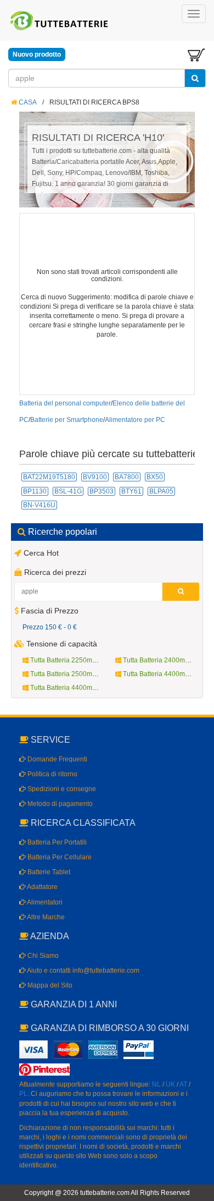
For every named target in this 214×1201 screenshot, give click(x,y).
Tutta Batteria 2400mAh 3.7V (165, 660)
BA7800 (127, 477)
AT (183, 1084)
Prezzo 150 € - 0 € (49, 627)
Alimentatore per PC (135, 420)
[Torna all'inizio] (203, 1051)
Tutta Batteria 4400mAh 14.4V (74, 688)
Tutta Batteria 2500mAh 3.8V (72, 674)
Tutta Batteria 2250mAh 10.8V (74, 660)
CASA (27, 102)
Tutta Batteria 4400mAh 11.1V (166, 674)
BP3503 (101, 491)
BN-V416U (39, 505)
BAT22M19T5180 (49, 477)
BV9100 (95, 477)
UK (170, 1084)
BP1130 (35, 491)
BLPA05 (161, 491)
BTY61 (131, 491)
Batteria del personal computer (65, 403)
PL (23, 1094)
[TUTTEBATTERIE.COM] (59, 20)
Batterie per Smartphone (66, 420)
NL (156, 1084)
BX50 (155, 477)
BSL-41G (68, 491)
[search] (195, 78)
